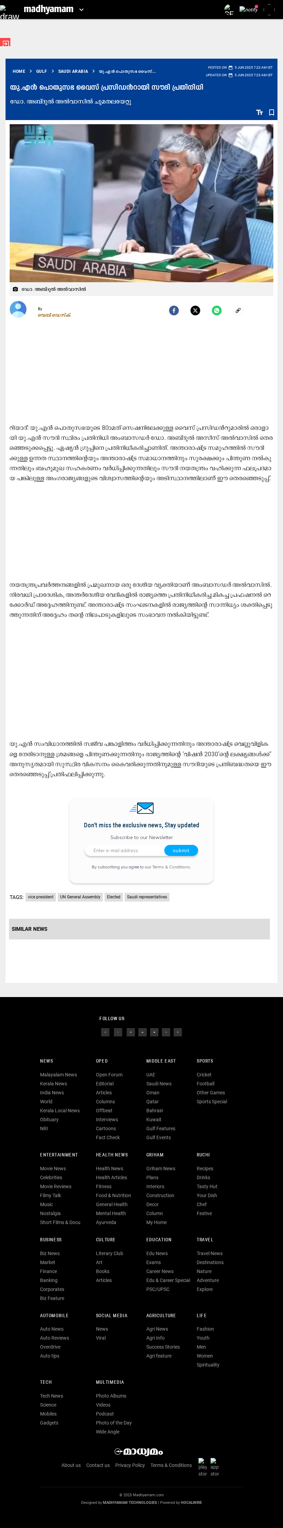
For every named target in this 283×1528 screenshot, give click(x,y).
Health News (112, 1155)
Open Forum (109, 1074)
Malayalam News (58, 1074)
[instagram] (131, 1032)
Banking (49, 1280)
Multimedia (110, 1382)
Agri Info (155, 1338)
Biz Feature (52, 1298)
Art (99, 1262)
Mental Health (111, 1213)
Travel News (210, 1253)
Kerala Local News (60, 1110)
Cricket (204, 1074)
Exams (153, 1262)
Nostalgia (50, 1213)
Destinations (210, 1262)
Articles (104, 1092)
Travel (205, 1240)
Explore (205, 1289)
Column (154, 1213)
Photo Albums (111, 1396)
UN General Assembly (80, 897)
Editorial (105, 1083)
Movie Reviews (55, 1186)
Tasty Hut (207, 1186)
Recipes (205, 1168)
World (46, 1101)
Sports (205, 1061)
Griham (155, 1155)
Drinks (203, 1177)
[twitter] (118, 1032)
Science (48, 1405)
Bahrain (154, 1110)
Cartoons (106, 1128)
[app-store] (216, 1467)
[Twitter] (195, 310)
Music (46, 1204)
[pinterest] (178, 1032)
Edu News (157, 1253)
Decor (152, 1204)
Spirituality (208, 1365)
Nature (204, 1271)
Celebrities (51, 1177)
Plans (152, 1177)
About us (71, 1465)
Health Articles (111, 1177)
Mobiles (48, 1414)
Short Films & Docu (60, 1222)
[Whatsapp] (217, 310)
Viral (101, 1338)
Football (205, 1083)
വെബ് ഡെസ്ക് (54, 315)
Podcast (105, 1414)
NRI (44, 1128)
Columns (105, 1101)
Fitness (103, 1186)
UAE (150, 1074)
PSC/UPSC (157, 1289)
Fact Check (108, 1137)
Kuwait (154, 1119)
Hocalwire (191, 1502)
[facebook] (174, 310)
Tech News (51, 1396)
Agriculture (161, 1316)
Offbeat (104, 1110)
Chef (202, 1204)
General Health (112, 1204)
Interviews (107, 1119)
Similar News (29, 929)
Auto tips (49, 1356)
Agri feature (159, 1356)
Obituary (49, 1119)
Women (205, 1356)
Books (102, 1271)
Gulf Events (158, 1137)
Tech (46, 1382)
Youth (203, 1338)
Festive (204, 1213)
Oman (152, 1092)
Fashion (205, 1329)
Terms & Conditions (171, 866)
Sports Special (212, 1101)
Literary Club (109, 1253)
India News (52, 1092)
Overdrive (50, 1347)
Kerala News (53, 1083)
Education (159, 1240)
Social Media (111, 1316)
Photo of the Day (114, 1423)
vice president (40, 897)
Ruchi (203, 1155)
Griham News (160, 1168)
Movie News (53, 1168)
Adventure (208, 1280)
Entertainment (59, 1155)
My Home (156, 1222)
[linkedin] (142, 1032)
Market (47, 1262)
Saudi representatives (147, 897)
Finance (48, 1271)
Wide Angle (107, 1432)
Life (202, 1316)
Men (201, 1347)
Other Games (211, 1092)
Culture (106, 1240)
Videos (103, 1405)
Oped (102, 1061)
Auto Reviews (54, 1338)
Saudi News (159, 1083)
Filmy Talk (50, 1195)
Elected (113, 897)
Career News (160, 1271)
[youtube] (154, 1032)
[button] (9, 9)
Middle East (161, 1061)
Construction (160, 1195)
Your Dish (207, 1195)
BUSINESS (51, 1240)
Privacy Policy (130, 1465)
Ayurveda (106, 1222)
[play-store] (203, 1467)
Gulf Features (160, 1128)
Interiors (155, 1186)
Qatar (152, 1101)
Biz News (50, 1253)
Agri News (157, 1329)
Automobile (54, 1316)
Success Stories (163, 1347)
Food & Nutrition (113, 1195)
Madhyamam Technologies (130, 1502)
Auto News (52, 1329)
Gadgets (49, 1423)
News (46, 1061)
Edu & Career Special (168, 1280)
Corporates (52, 1289)
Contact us (98, 1465)
